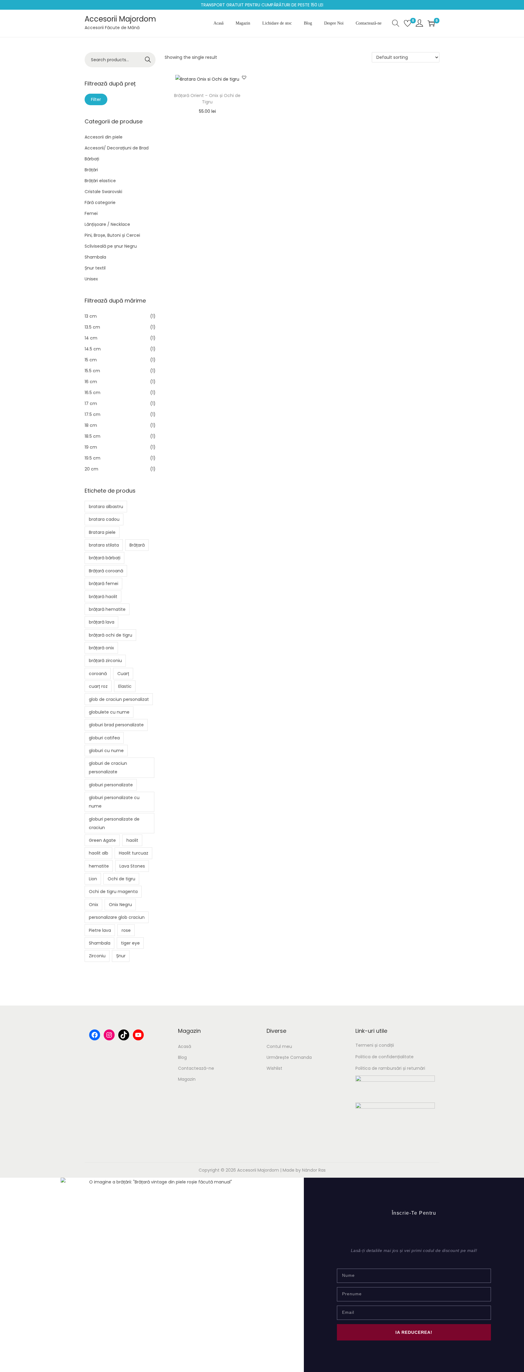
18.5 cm (92, 436)
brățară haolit (103, 597)
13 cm (91, 316)
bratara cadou (104, 519)
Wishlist (274, 1068)
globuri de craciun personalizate (108, 767)
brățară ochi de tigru (110, 635)
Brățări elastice (100, 181)
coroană (98, 674)
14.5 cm (93, 349)
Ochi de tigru (121, 879)
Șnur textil (95, 268)
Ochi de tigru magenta (113, 891)
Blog (182, 1057)
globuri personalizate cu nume (114, 802)
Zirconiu (97, 956)
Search (148, 60)
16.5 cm (92, 393)
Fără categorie (100, 202)
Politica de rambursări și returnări (390, 1068)
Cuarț (123, 674)
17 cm (91, 403)
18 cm (91, 425)
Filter (96, 99)
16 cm (91, 382)
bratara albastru (106, 507)
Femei (91, 213)
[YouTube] (138, 1034)
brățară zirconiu (105, 661)
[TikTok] (123, 1034)
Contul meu (279, 1046)
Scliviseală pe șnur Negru (111, 246)
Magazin (187, 1079)
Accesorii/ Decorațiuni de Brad (117, 148)
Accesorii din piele (104, 137)
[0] (407, 23)
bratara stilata (104, 545)
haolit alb (98, 853)
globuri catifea (104, 738)
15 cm (91, 360)
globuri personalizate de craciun (114, 823)
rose (126, 930)
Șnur (121, 956)
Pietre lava (100, 930)
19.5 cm (92, 458)
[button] (244, 77)
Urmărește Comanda (289, 1057)
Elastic (125, 686)
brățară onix (101, 648)
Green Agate (102, 840)
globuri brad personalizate (116, 725)
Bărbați (92, 159)
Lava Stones (132, 866)
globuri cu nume (106, 751)
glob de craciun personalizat (119, 699)
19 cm (91, 447)
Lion (93, 879)
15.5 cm (92, 371)
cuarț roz (98, 686)
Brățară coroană (106, 571)
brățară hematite (107, 609)
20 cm (91, 469)
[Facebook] (94, 1034)
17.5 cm (92, 414)
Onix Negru (120, 905)
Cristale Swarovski (103, 192)
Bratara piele (102, 532)
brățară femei (103, 584)
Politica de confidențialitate (384, 1057)
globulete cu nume (109, 712)
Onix (93, 905)
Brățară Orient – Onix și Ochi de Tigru (207, 98)
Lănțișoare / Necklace (107, 224)
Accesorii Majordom (120, 19)
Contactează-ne (196, 1068)
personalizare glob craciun (117, 917)
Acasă (184, 1046)
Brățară (137, 545)
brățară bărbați (104, 558)
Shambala (95, 257)
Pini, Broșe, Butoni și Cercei (112, 235)
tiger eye (130, 943)
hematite (99, 866)
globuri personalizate (111, 785)
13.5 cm (92, 327)
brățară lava (101, 622)
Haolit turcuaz (133, 853)
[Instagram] (109, 1034)
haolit (132, 840)
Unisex (91, 279)
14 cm (91, 338)
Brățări (91, 170)
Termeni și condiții (374, 1045)
